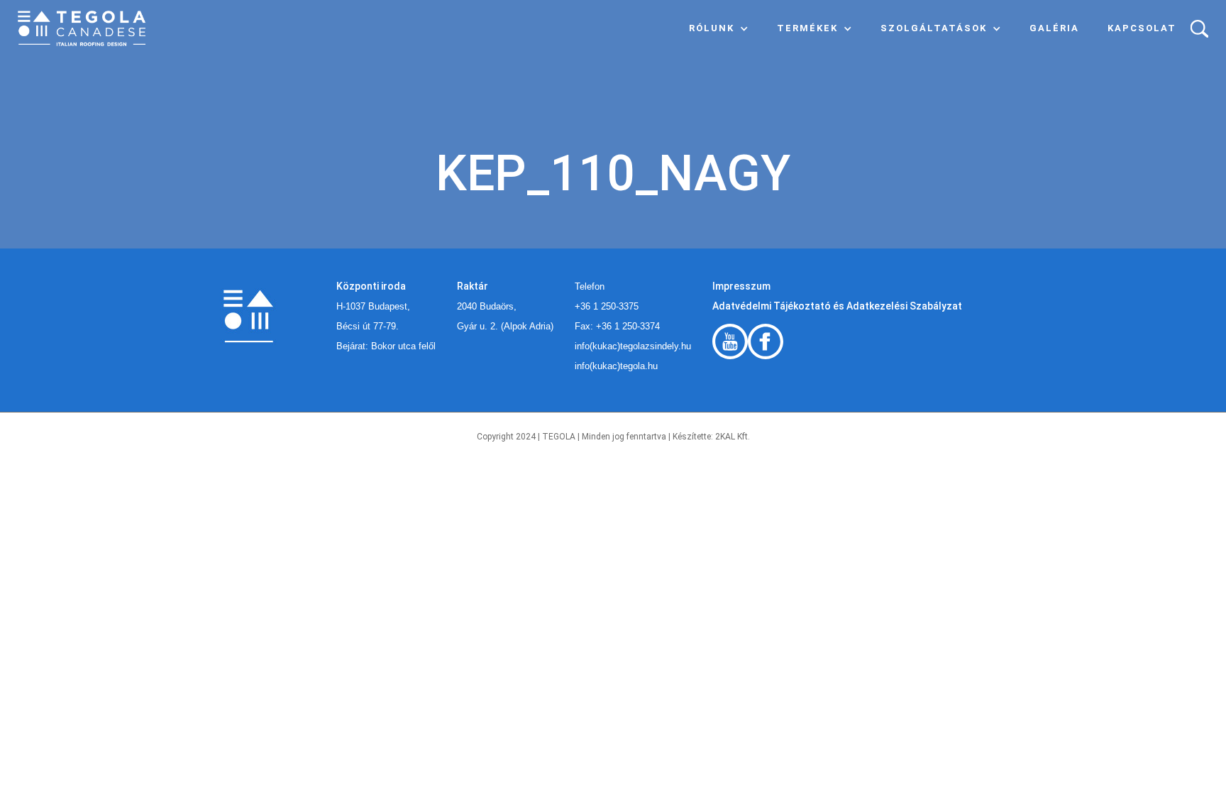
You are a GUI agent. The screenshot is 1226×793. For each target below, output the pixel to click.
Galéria (1054, 28)
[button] (719, 28)
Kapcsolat (1142, 28)
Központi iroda (371, 286)
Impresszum (741, 286)
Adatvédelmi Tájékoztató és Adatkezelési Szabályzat (837, 306)
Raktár (472, 286)
